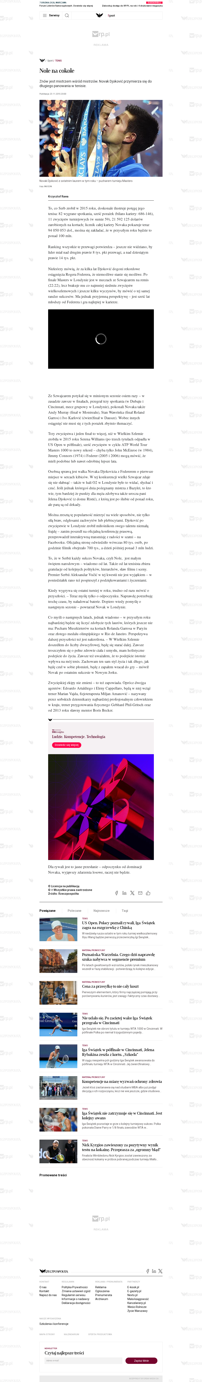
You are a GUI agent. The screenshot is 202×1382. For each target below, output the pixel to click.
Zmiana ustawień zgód (76, 1291)
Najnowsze (102, 911)
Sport (50, 60)
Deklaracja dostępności (76, 1303)
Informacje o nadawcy (75, 1299)
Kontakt (44, 1291)
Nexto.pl (132, 1295)
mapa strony (47, 1334)
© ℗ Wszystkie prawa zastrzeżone (70, 890)
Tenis (58, 60)
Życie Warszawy (137, 1310)
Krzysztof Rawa (58, 196)
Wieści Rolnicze (137, 1306)
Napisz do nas (48, 1295)
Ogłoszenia (102, 1291)
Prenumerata (103, 1295)
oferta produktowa (100, 1334)
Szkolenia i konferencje (53, 1323)
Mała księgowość (138, 1299)
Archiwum (101, 1299)
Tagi (125, 911)
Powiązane (47, 911)
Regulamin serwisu (73, 1295)
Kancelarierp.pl (136, 1303)
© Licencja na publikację (64, 886)
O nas (43, 1287)
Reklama (100, 1287)
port (111, 16)
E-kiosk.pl (133, 1287)
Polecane (75, 911)
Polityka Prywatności (75, 1287)
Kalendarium (71, 1334)
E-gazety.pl (134, 1291)
